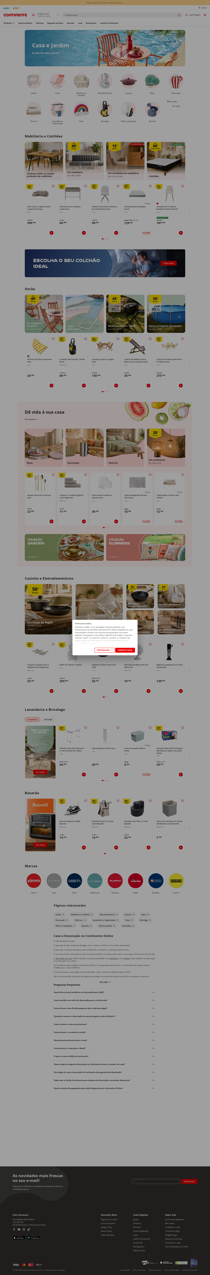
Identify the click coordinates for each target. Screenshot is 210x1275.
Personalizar (103, 650)
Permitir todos (125, 650)
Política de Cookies (88, 643)
